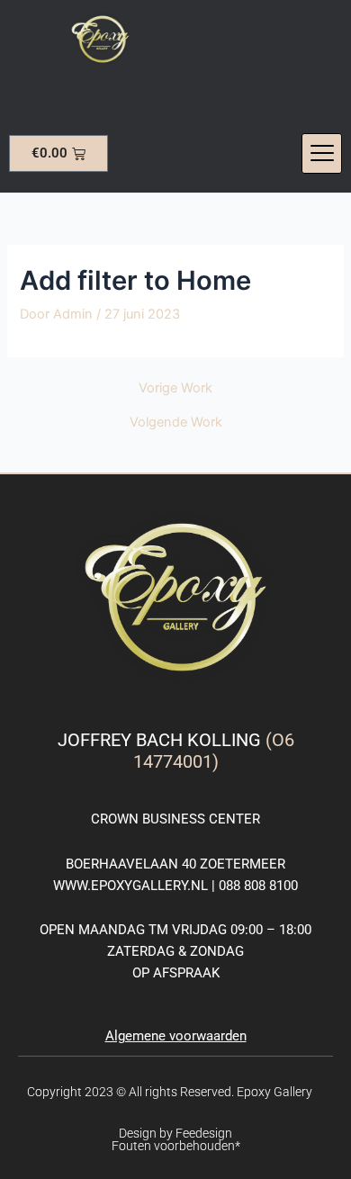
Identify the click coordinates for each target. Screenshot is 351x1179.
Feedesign (204, 1133)
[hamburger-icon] (322, 153)
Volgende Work (176, 422)
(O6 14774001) (213, 750)
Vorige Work (175, 388)
